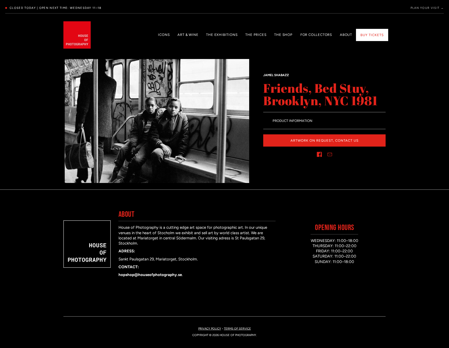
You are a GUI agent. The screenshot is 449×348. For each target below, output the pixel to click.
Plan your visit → (427, 8)
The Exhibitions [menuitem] (221, 35)
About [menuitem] (346, 35)
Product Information (292, 121)
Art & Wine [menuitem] (187, 35)
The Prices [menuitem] (255, 35)
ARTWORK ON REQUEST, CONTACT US (324, 140)
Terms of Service (237, 328)
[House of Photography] (77, 35)
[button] (319, 154)
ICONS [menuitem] (164, 35)
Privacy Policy (209, 328)
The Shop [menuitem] (283, 35)
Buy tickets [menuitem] (372, 35)
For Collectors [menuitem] (316, 35)
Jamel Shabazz (276, 75)
